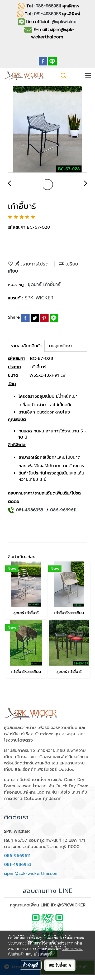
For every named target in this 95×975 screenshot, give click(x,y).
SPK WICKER (39, 298)
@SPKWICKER (71, 905)
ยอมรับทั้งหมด (60, 965)
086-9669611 (48, 6)
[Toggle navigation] (88, 75)
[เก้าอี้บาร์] (47, 129)
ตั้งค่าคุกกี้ (30, 965)
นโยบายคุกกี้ (43, 954)
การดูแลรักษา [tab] (59, 346)
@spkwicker (64, 22)
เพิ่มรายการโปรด (31, 264)
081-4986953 (48, 14)
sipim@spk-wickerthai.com (31, 873)
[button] (61, 76)
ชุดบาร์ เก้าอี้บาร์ (44, 284)
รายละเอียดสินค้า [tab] (26, 346)
